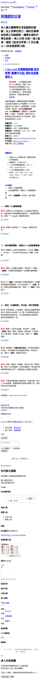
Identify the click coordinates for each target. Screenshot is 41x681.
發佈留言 (4, 451)
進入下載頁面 (18, 143)
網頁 (11, 500)
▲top (3, 434)
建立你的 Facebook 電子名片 (8, 579)
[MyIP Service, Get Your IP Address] (13, 535)
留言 (20, 422)
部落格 (7, 58)
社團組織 (18, 51)
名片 (6, 60)
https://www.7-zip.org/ (20, 141)
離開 (12, 677)
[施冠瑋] (7, 577)
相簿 (6, 55)
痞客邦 (15, 422)
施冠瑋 (2, 565)
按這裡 (11, 97)
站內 (17, 500)
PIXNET (10, 649)
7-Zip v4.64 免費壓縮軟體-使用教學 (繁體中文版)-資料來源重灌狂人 (22, 73)
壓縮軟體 (17, 430)
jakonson (4, 410)
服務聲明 (23, 651)
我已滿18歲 (5, 677)
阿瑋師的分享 (11, 16)
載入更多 (4, 438)
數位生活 (17, 428)
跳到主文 (4, 22)
